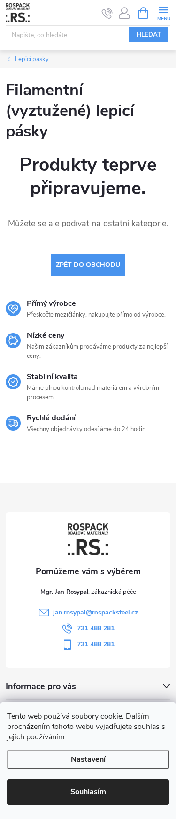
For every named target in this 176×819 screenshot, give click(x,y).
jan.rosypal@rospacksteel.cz (95, 612)
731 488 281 (96, 628)
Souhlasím (88, 792)
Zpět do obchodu (88, 264)
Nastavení (88, 759)
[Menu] (163, 12)
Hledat (149, 34)
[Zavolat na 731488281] (107, 13)
